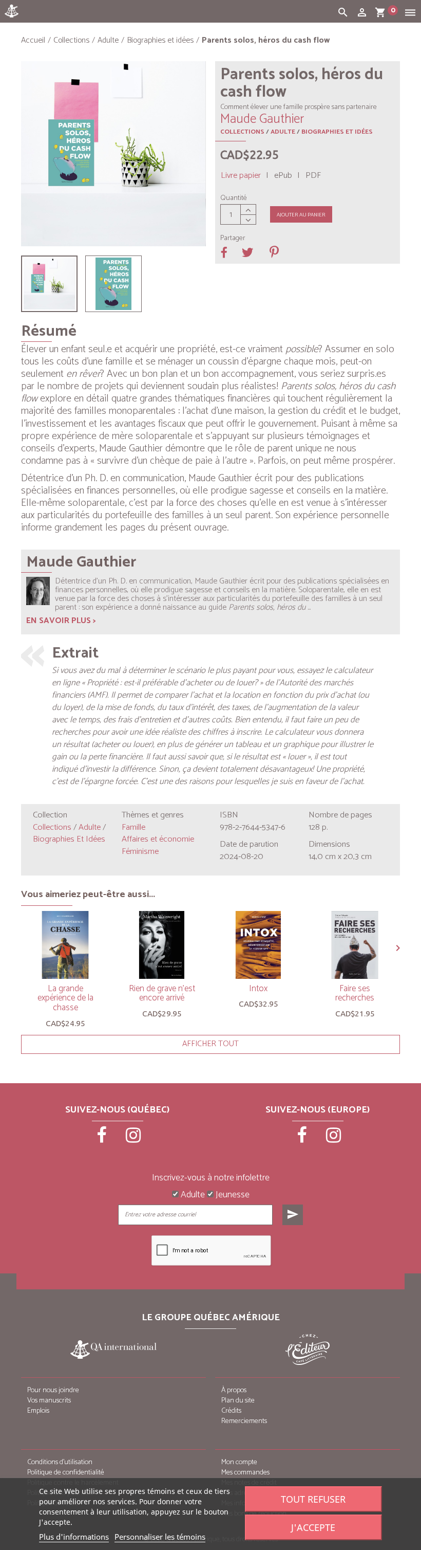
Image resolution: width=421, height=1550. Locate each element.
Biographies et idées (337, 131)
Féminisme (140, 852)
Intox (258, 988)
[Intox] (258, 945)
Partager (232, 238)
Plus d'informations (74, 1536)
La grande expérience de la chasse (65, 998)
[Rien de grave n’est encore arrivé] (162, 945)
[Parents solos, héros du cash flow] (49, 284)
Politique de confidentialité (65, 1473)
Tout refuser (313, 1499)
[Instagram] (133, 1138)
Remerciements (244, 1421)
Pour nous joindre (53, 1390)
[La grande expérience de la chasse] (65, 945)
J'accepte (313, 1527)
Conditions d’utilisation (59, 1462)
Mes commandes (245, 1473)
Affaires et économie (158, 839)
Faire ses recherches (354, 993)
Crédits (231, 1411)
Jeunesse (232, 1195)
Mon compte (239, 1462)
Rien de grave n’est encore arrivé (162, 993)
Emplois (38, 1411)
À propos (233, 1390)
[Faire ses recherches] (355, 945)
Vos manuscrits (49, 1401)
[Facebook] (103, 1138)
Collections (242, 131)
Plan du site (238, 1401)
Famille (133, 827)
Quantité (233, 198)
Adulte (283, 131)
